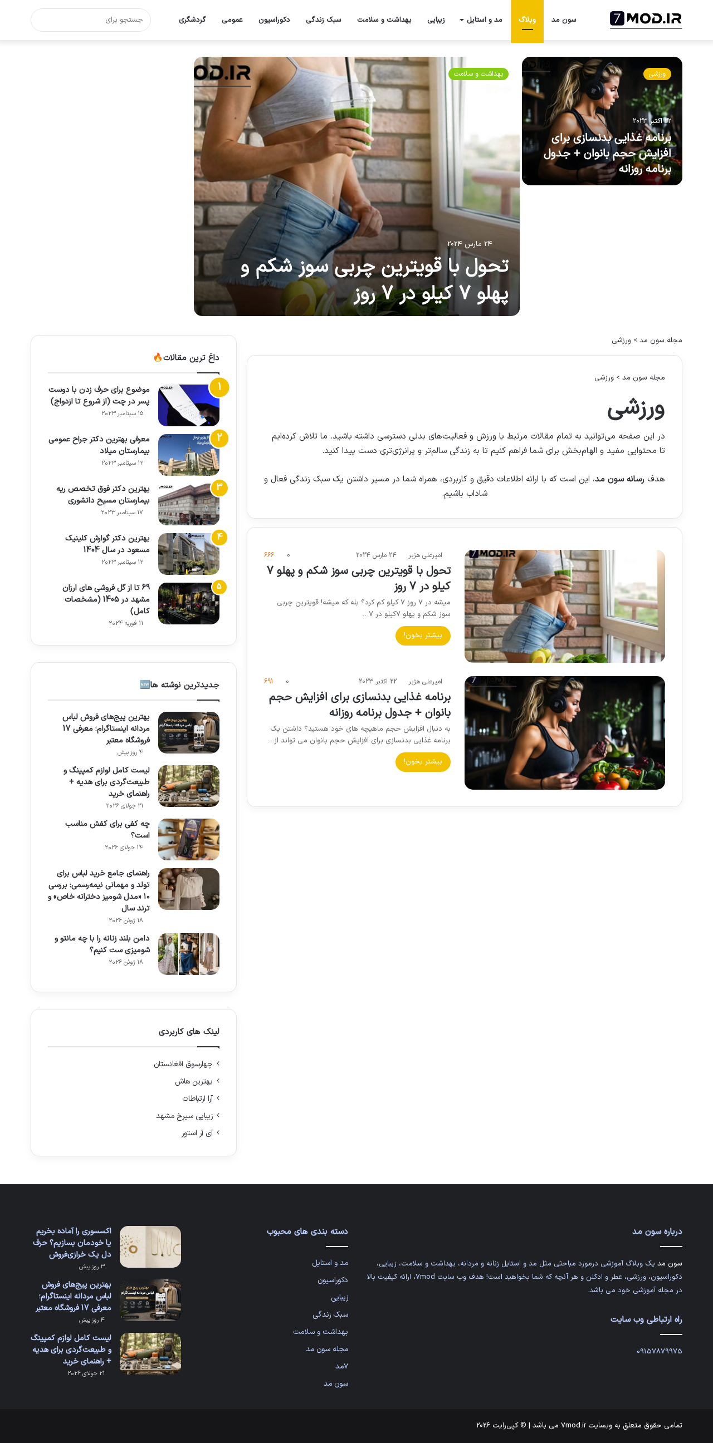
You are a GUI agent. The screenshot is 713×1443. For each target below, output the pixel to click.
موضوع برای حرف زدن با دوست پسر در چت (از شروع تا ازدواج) (99, 395)
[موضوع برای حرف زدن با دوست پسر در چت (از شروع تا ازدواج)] (188, 405)
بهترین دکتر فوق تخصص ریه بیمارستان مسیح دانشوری (103, 494)
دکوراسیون (274, 20)
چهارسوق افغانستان (183, 1064)
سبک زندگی (323, 20)
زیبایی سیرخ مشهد (184, 1116)
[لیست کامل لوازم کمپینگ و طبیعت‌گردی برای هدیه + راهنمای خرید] (188, 786)
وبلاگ (527, 20)
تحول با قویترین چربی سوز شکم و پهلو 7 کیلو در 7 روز (375, 280)
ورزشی (657, 74)
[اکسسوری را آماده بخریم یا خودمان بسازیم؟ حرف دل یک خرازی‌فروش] (150, 1247)
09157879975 (659, 1351)
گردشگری (192, 20)
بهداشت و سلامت (384, 20)
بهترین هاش (194, 1081)
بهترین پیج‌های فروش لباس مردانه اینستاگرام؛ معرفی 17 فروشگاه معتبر (106, 728)
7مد (341, 1366)
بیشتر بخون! (423, 635)
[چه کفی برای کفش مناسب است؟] (188, 839)
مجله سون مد (660, 340)
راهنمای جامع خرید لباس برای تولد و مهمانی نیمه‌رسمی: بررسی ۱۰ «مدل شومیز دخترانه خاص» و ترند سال (99, 891)
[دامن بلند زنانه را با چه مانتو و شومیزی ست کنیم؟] (188, 954)
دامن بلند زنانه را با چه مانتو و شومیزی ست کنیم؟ (102, 944)
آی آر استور (197, 1133)
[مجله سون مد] (646, 20)
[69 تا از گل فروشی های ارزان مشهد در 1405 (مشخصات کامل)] (188, 603)
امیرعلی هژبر (425, 555)
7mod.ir (573, 1425)
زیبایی (436, 20)
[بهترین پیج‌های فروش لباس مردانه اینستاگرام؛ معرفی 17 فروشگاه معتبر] (188, 732)
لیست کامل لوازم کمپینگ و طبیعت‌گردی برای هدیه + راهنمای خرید (107, 782)
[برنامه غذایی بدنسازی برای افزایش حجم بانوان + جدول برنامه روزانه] (602, 121)
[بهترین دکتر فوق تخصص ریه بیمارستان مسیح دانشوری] (188, 504)
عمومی (232, 20)
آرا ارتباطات (197, 1099)
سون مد (564, 20)
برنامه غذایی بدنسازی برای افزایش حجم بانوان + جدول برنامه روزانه (607, 154)
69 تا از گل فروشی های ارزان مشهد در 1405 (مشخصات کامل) (106, 599)
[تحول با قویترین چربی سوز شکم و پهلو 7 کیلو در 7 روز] (357, 186)
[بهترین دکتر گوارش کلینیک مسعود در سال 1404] (188, 554)
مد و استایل (484, 20)
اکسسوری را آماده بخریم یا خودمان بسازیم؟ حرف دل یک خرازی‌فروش (72, 1242)
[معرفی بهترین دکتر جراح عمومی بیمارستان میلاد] (188, 455)
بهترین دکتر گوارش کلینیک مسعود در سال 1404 (107, 544)
